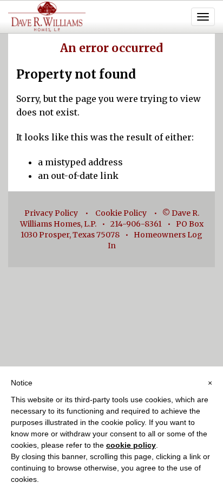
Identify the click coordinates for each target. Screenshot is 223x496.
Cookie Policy (121, 213)
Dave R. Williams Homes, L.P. (47, 17)
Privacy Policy (51, 213)
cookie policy (131, 445)
